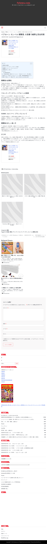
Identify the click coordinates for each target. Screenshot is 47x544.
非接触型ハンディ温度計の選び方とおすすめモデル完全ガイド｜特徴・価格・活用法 (19, 437)
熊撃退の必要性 (6, 65)
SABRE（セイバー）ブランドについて (10, 68)
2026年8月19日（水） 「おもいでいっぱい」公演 (12, 443)
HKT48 (3, 376)
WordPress (38, 542)
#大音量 (7, 232)
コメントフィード (5, 535)
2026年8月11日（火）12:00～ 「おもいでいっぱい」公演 (14, 452)
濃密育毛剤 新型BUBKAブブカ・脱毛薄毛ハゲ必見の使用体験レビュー (16, 417)
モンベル (30, 232)
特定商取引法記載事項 (6, 484)
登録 (2, 529)
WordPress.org (4, 538)
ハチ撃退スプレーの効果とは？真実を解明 (11, 287)
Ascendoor (28, 542)
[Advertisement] (23, 15)
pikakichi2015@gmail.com (16, 37)
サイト (4, 334)
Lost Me (3, 428)
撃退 (8, 230)
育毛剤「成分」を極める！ (7, 430)
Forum (2, 423)
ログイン (3, 531)
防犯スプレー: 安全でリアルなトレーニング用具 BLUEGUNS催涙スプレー (17, 75)
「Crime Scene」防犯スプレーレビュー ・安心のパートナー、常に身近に (17, 74)
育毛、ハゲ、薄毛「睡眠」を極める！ (9, 421)
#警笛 (10, 232)
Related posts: (7, 72)
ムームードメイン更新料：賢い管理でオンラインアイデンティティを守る (17, 419)
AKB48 (3, 371)
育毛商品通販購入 (5, 486)
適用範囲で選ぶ (4, 488)
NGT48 (3, 378)
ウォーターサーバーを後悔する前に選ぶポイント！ (12, 477)
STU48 (3, 381)
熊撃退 (34, 232)
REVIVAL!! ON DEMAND (6, 380)
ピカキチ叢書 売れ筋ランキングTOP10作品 (10, 482)
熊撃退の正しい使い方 (7, 69)
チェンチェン (4, 426)
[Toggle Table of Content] (30, 64)
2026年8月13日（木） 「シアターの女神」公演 (11, 450)
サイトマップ (4, 479)
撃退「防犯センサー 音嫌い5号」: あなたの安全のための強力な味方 (16, 77)
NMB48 (3, 375)
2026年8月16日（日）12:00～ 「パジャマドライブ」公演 (14, 445)
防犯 (37, 232)
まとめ (4, 71)
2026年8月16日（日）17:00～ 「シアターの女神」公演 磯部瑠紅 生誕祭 (17, 448)
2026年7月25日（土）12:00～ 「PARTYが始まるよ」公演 (14, 434)
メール (5, 328)
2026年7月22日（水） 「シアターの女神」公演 (11, 432)
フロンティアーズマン (23, 232)
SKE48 (2, 373)
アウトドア (15, 232)
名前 (4, 323)
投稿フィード (4, 533)
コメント (5, 307)
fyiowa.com (23, 3)
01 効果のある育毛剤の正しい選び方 (9, 471)
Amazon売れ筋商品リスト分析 (8, 473)
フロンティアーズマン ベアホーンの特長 (10, 66)
